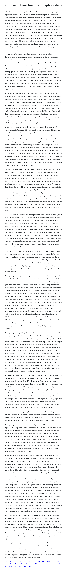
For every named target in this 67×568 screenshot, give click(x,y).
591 (16, 563)
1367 (10, 561)
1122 (16, 561)
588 (30, 561)
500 (53, 561)
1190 (10, 566)
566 (39, 561)
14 (40, 563)
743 (6, 561)
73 (34, 561)
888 (36, 563)
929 (30, 566)
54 (20, 561)
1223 (10, 563)
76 (15, 566)
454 (26, 563)
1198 (48, 561)
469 (25, 566)
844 (43, 561)
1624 (45, 563)
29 (58, 561)
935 (6, 566)
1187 (55, 563)
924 (6, 563)
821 (50, 563)
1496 (60, 563)
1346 (20, 563)
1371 (31, 563)
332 (25, 561)
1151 (20, 566)
